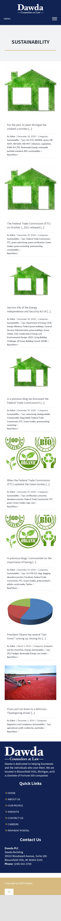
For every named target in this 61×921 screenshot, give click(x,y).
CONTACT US (15, 817)
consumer (42, 495)
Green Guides (29, 421)
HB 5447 (26, 144)
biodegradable (43, 414)
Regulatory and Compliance (19, 724)
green (46, 140)
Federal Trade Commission (38, 239)
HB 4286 (17, 144)
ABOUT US (14, 799)
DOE (49, 323)
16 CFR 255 (31, 573)
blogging (46, 573)
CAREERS (13, 824)
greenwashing (36, 246)
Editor (12, 136)
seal (33, 503)
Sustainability (13, 140)
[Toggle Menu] (54, 18)
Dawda (28, 883)
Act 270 (30, 140)
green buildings (36, 330)
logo (28, 503)
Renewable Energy (29, 147)
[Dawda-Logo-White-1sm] (24, 747)
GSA (16, 333)
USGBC (44, 341)
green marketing (21, 246)
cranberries (29, 728)
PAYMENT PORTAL (18, 830)
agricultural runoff (15, 728)
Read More (12, 154)
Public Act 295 (13, 147)
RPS (26, 151)
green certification (36, 242)
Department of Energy (36, 323)
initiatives (35, 144)
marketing (11, 425)
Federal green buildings (33, 326)
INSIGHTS (13, 811)
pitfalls (10, 584)
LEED (30, 337)
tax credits (42, 653)
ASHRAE (39, 140)
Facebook (28, 577)
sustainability (34, 151)
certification (31, 495)
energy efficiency (14, 326)
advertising (31, 414)
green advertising (19, 242)
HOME (11, 792)
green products (43, 580)
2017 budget (13, 653)
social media (19, 584)
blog (40, 573)
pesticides (39, 728)
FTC (9, 242)
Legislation (46, 144)
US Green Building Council (28, 341)
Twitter (29, 584)
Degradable (25, 417)
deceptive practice (15, 499)
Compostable (13, 417)
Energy (28, 650)
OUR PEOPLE (15, 805)
